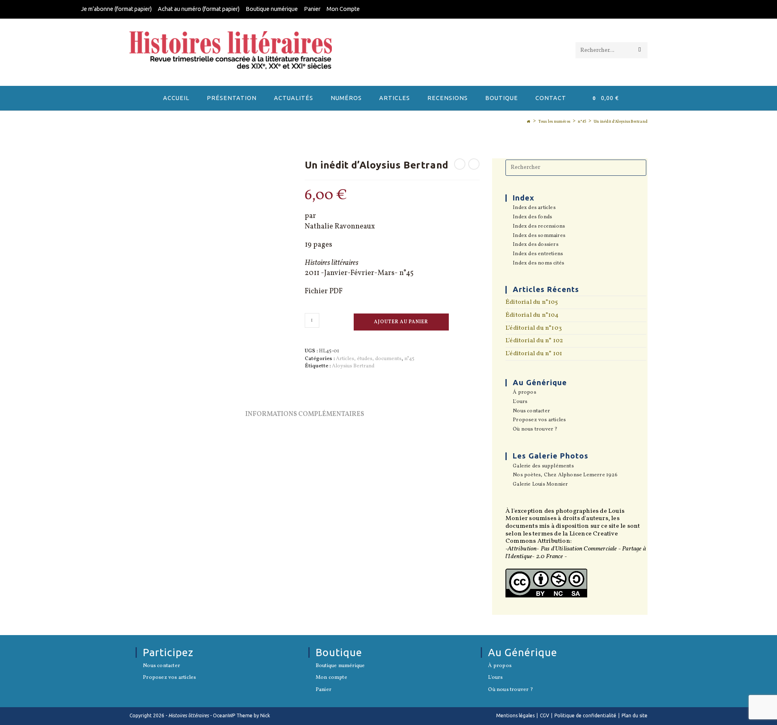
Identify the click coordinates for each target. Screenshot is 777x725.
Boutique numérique (272, 9)
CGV (544, 715)
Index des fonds (532, 217)
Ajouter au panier (401, 322)
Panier (312, 9)
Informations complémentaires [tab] (304, 414)
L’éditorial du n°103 (533, 328)
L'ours (520, 402)
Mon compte (331, 678)
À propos (500, 666)
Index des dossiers (535, 245)
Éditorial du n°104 (532, 315)
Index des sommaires (539, 236)
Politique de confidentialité (585, 715)
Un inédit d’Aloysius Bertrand (621, 121)
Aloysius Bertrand (353, 366)
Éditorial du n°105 (531, 302)
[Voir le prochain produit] (474, 164)
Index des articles (534, 208)
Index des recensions (539, 227)
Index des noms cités (538, 263)
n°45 (409, 358)
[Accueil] (528, 121)
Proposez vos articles (539, 420)
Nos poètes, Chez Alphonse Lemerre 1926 (565, 475)
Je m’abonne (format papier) (116, 9)
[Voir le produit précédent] (459, 164)
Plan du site (635, 715)
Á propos (524, 393)
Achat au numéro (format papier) (199, 9)
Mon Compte (343, 9)
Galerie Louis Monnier (540, 485)
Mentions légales (515, 715)
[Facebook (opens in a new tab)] (691, 10)
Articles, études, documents (368, 358)
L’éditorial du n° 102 (534, 340)
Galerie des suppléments (543, 466)
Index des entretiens (538, 254)
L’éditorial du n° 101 (533, 353)
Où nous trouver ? (535, 429)
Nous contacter (531, 411)
